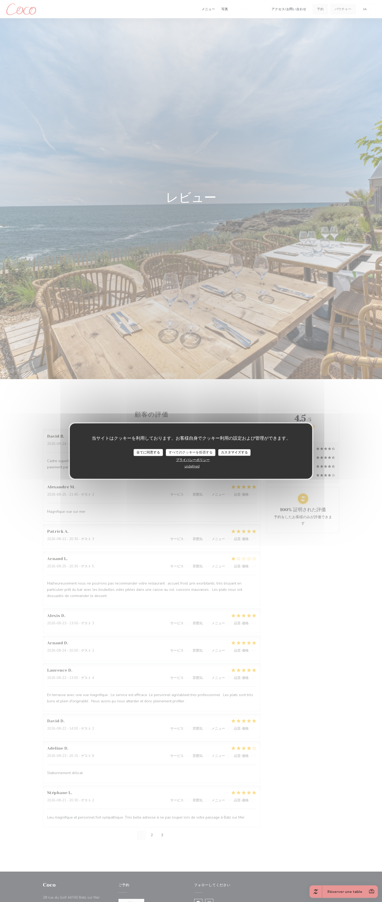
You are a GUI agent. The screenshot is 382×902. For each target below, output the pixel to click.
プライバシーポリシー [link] (193, 460)
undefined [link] (192, 466)
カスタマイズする (234, 452)
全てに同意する (148, 452)
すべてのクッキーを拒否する (191, 452)
